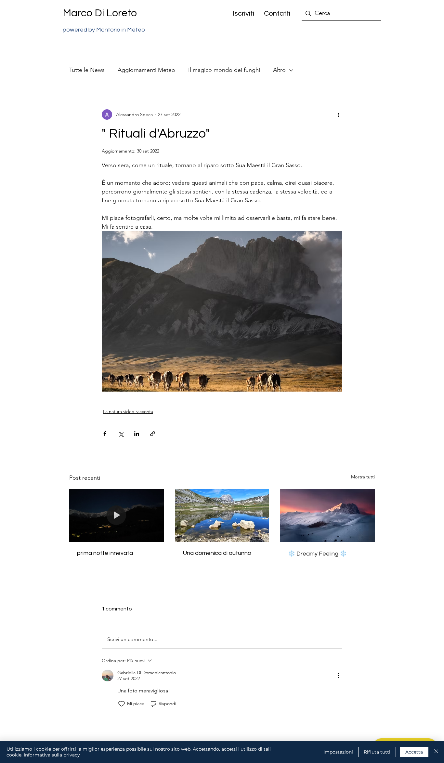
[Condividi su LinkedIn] (137, 434)
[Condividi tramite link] (153, 434)
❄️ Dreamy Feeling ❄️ (317, 554)
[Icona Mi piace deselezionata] (121, 704)
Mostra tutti (363, 477)
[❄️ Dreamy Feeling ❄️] (327, 515)
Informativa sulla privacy (52, 755)
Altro (279, 70)
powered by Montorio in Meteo (104, 30)
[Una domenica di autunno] (222, 515)
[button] (241, 13)
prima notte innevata (105, 553)
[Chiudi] (436, 752)
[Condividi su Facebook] (105, 434)
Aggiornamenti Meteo (146, 70)
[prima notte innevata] (116, 515)
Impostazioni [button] (338, 752)
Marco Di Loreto (100, 13)
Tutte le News (87, 70)
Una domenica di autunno (217, 553)
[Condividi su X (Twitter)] (121, 434)
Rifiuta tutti (377, 752)
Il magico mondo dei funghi (224, 70)
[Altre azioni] (338, 114)
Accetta (414, 752)
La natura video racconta (128, 411)
